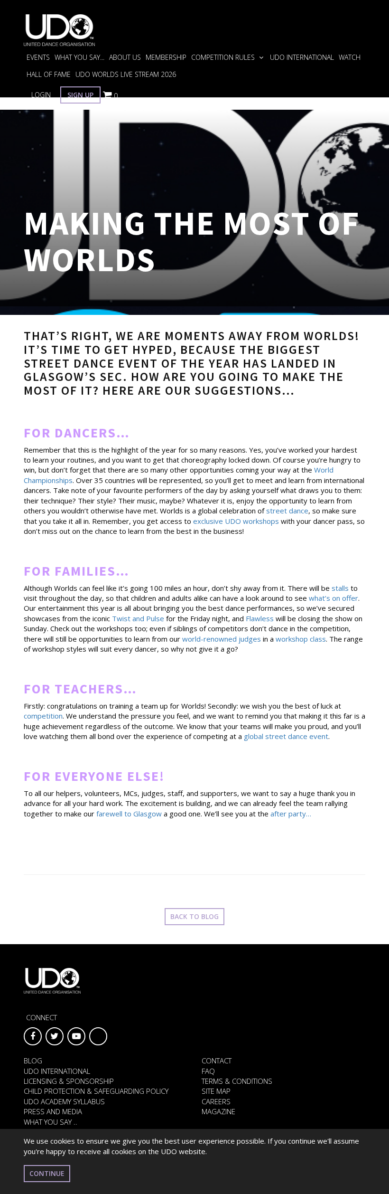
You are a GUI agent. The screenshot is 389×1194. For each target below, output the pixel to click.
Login (41, 94)
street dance (287, 510)
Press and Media (53, 1111)
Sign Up (80, 94)
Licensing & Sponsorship (69, 1081)
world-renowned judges (221, 639)
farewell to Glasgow (129, 813)
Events (38, 57)
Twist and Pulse (138, 618)
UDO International (302, 57)
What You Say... (79, 57)
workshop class (301, 639)
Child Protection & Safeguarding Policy (96, 1091)
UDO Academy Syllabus (64, 1101)
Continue (47, 1173)
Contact (217, 1060)
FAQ (208, 1071)
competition (43, 715)
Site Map (216, 1091)
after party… (290, 813)
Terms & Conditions (237, 1081)
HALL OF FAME (49, 74)
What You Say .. (50, 1122)
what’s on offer (333, 598)
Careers (216, 1101)
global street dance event (286, 736)
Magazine (218, 1111)
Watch (350, 57)
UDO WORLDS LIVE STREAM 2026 (125, 74)
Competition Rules (224, 57)
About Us (125, 57)
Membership (166, 57)
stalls (340, 588)
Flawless (260, 618)
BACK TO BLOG (194, 916)
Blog (33, 1060)
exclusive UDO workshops (236, 521)
